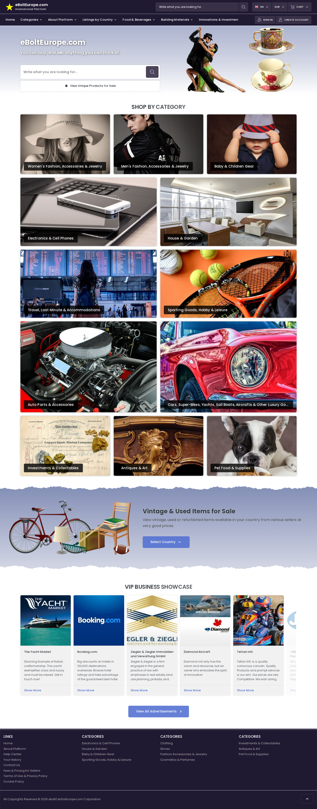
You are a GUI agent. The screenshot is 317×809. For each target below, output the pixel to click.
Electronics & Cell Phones (101, 743)
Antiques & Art (249, 749)
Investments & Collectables (259, 743)
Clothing (166, 743)
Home (8, 743)
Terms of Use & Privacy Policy (25, 776)
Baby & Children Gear (98, 754)
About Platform (14, 749)
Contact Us (11, 765)
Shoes (165, 749)
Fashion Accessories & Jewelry (183, 754)
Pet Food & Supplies (254, 754)
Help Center (12, 754)
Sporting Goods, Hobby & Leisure (106, 759)
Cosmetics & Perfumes (177, 759)
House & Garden (94, 749)
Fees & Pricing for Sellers (21, 770)
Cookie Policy (13, 781)
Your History (12, 759)
